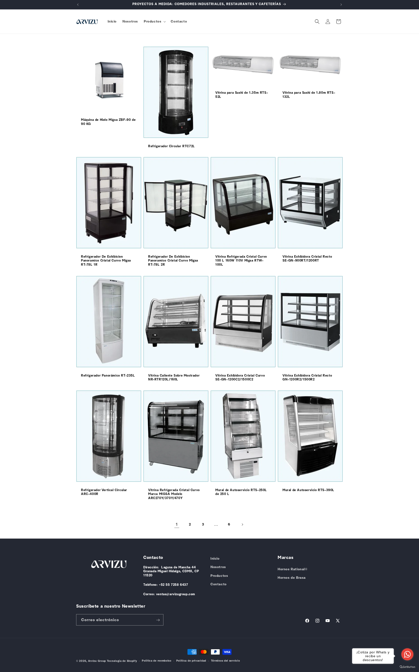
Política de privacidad (191, 660)
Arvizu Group (97, 661)
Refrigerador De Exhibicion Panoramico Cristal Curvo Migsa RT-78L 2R (173, 261)
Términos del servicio (225, 660)
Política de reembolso (156, 660)
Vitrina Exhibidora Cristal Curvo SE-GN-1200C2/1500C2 (240, 377)
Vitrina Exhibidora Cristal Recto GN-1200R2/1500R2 (307, 377)
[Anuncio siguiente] (341, 4)
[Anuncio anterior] (78, 4)
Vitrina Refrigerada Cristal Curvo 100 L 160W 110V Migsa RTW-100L (241, 261)
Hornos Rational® (293, 569)
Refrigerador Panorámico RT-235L (108, 375)
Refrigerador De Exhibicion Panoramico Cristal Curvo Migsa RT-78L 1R (106, 261)
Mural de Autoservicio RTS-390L (308, 490)
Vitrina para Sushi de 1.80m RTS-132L (308, 95)
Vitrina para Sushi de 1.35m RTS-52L (241, 95)
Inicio (215, 558)
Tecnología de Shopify (122, 661)
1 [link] (177, 524)
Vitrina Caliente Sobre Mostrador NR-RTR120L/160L (174, 377)
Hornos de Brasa (292, 577)
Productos (219, 576)
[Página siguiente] (242, 524)
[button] (154, 21)
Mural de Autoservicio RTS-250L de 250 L (241, 492)
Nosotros (218, 567)
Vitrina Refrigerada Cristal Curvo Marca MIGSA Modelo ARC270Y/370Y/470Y (174, 494)
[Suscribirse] (158, 620)
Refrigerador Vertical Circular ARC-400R (104, 492)
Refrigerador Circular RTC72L (171, 146)
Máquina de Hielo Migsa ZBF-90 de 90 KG (108, 122)
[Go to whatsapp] (407, 654)
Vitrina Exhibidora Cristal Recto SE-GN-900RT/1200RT (307, 259)
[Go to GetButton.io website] (407, 667)
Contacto (218, 584)
